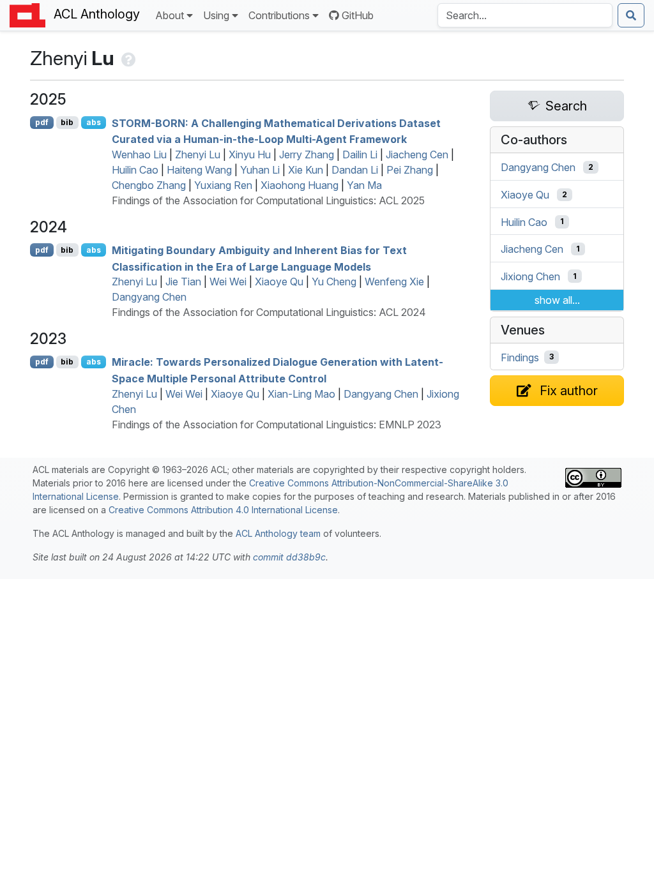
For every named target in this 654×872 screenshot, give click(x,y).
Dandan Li (354, 169)
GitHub (358, 15)
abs (93, 122)
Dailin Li (359, 154)
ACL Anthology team (278, 533)
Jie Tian (183, 281)
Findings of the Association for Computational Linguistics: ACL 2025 (268, 200)
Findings (520, 356)
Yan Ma (364, 185)
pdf (42, 122)
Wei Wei (228, 281)
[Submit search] (631, 15)
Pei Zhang (409, 169)
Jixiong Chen (530, 276)
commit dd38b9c (289, 557)
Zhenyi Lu (197, 154)
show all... (557, 300)
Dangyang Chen (149, 296)
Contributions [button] (279, 15)
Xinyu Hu (250, 154)
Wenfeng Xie (394, 281)
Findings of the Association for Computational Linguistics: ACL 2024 (269, 312)
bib (67, 122)
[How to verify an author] (127, 58)
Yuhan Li (260, 169)
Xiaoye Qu (279, 281)
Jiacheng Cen (417, 154)
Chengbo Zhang (149, 185)
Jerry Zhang (306, 154)
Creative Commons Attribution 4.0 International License (223, 509)
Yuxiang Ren (223, 185)
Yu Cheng (334, 281)
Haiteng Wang (199, 169)
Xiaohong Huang (299, 185)
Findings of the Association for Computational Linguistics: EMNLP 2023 (276, 424)
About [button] (169, 15)
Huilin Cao (135, 169)
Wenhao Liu (139, 154)
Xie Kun (305, 169)
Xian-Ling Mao (301, 393)
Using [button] (216, 15)
